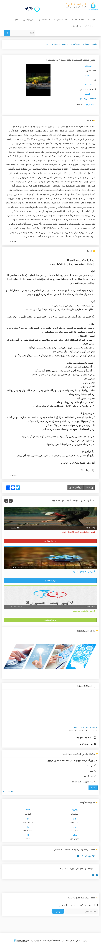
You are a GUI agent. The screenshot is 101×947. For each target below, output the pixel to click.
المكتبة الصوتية (84, 738)
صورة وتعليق (28, 19)
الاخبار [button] (17, 19)
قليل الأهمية (89, 776)
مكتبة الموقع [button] (44, 19)
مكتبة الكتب (86, 744)
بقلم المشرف (90, 26)
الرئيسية (94, 44)
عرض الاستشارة (50, 541)
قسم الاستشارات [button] (61, 19)
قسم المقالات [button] (79, 19)
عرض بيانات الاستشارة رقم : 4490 (56, 44)
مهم (92, 771)
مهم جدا (90, 765)
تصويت (92, 787)
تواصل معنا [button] (77, 26)
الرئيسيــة (91, 19)
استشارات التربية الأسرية (80, 44)
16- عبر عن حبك (78, 727)
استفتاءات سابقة (9, 791)
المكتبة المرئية (84, 686)
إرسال (58, 911)
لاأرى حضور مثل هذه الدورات (83, 782)
